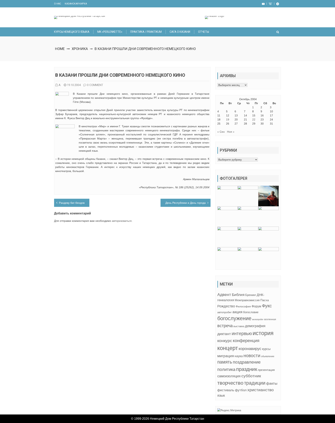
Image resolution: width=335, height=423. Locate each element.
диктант (224, 334)
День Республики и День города (185, 202)
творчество (230, 383)
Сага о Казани (180, 31)
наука (239, 356)
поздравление (247, 362)
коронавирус (250, 348)
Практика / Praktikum (146, 31)
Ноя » (230, 131)
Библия (238, 295)
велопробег (257, 319)
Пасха (264, 300)
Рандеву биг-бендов (72, 202)
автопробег (224, 312)
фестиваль (225, 390)
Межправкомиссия (247, 300)
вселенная (270, 319)
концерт (227, 348)
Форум (256, 306)
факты (271, 383)
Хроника (80, 49)
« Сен (221, 131)
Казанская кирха (76, 3)
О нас (57, 3)
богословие (250, 312)
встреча (225, 325)
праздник (246, 369)
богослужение (234, 318)
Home (60, 49)
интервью (242, 333)
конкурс (224, 340)
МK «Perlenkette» (109, 31)
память (224, 362)
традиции (254, 383)
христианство (260, 390)
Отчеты (203, 31)
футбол (241, 390)
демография (255, 326)
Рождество (226, 306)
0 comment (95, 85)
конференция (246, 340)
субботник (251, 376)
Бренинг (250, 295)
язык (221, 395)
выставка (238, 326)
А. (60, 85)
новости (251, 355)
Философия (243, 306)
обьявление (267, 356)
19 (227, 119)
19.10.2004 (74, 85)
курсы (266, 349)
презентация (266, 369)
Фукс (267, 305)
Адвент (224, 294)
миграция (225, 356)
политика (226, 369)
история (263, 333)
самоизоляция (229, 376)
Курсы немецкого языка (71, 31)
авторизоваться (122, 220)
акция (237, 312)
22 (253, 119)
